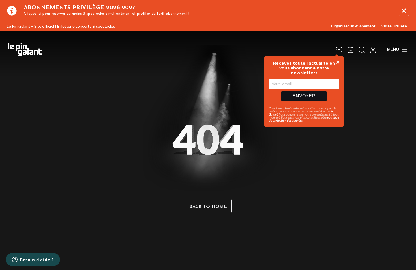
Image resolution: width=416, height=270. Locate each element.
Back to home (208, 206)
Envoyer (304, 95)
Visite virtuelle (394, 25)
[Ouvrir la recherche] (361, 49)
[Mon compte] (373, 49)
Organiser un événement (353, 25)
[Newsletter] (339, 49)
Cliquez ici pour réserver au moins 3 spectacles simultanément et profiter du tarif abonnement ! (106, 14)
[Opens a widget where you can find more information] (33, 260)
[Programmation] (350, 49)
